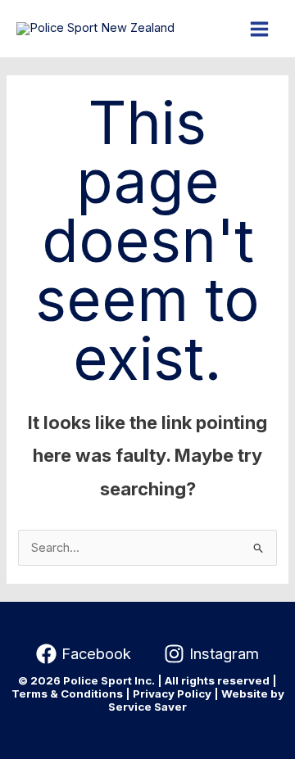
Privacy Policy (172, 693)
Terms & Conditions (67, 693)
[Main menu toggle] (259, 29)
